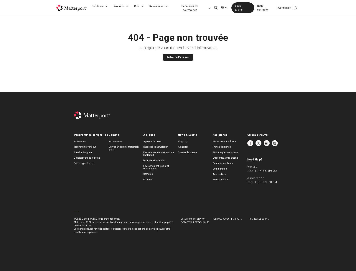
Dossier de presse (187, 152)
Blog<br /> (183, 141)
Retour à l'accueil (178, 57)
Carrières (148, 174)
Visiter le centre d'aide (224, 141)
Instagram (275, 143)
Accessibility (219, 174)
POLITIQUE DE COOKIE (259, 219)
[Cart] (295, 8)
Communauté (220, 168)
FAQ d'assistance (222, 147)
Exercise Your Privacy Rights (195, 222)
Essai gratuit (239, 7)
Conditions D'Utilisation (193, 219)
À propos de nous (152, 141)
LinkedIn (267, 143)
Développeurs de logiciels (87, 158)
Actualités (183, 147)
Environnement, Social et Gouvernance (156, 167)
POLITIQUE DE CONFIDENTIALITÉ (227, 219)
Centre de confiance (223, 163)
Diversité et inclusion (154, 160)
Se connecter (115, 141)
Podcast (147, 179)
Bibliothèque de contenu (225, 152)
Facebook (250, 143)
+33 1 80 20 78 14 (262, 182)
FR (222, 7)
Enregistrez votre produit (225, 158)
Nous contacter (263, 7)
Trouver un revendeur (85, 147)
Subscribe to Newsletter (155, 147)
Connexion (284, 7)
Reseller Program (83, 152)
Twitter (258, 143)
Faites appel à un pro (84, 163)
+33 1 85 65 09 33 (262, 171)
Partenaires (80, 141)
